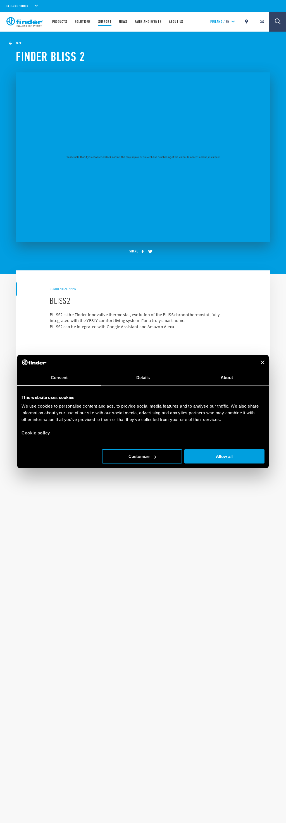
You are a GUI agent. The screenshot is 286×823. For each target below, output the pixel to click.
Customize (138, 456)
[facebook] (144, 252)
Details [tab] (143, 377)
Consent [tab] (59, 377)
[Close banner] (262, 362)
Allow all (224, 456)
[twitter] (152, 252)
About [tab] (227, 377)
